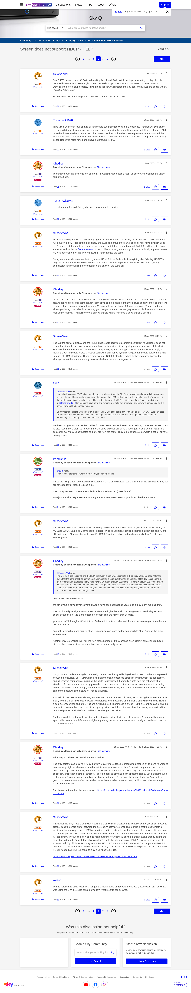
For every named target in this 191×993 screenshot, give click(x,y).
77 (58, 149)
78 (58, 187)
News (78, 4)
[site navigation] (21, 4)
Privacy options (43, 977)
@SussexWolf (63, 391)
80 (58, 275)
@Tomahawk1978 (86, 249)
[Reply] (164, 106)
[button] (166, 73)
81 (58, 322)
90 (58, 900)
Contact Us (137, 977)
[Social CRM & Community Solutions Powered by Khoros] (180, 984)
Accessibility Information (106, 977)
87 (58, 733)
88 (58, 803)
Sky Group (149, 977)
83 (58, 445)
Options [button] (162, 49)
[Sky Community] (39, 5)
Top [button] (185, 977)
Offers (112, 4)
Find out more (103, 167)
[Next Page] (113, 59)
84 (58, 507)
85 (58, 547)
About (100, 4)
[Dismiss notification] (167, 12)
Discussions (63, 4)
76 (58, 106)
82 (58, 369)
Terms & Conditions (61, 977)
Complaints (124, 977)
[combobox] (101, 28)
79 (58, 219)
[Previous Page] (77, 59)
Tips (89, 4)
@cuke (60, 471)
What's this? (38, 87)
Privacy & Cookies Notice (83, 977)
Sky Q (95, 18)
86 (58, 654)
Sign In (165, 4)
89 (58, 866)
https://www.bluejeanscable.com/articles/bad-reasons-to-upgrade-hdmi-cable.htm (95, 856)
